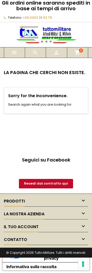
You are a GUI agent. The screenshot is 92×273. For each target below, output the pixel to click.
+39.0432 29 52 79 (37, 17)
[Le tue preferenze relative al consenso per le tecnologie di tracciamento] (83, 264)
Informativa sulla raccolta (31, 266)
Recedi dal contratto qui (46, 183)
